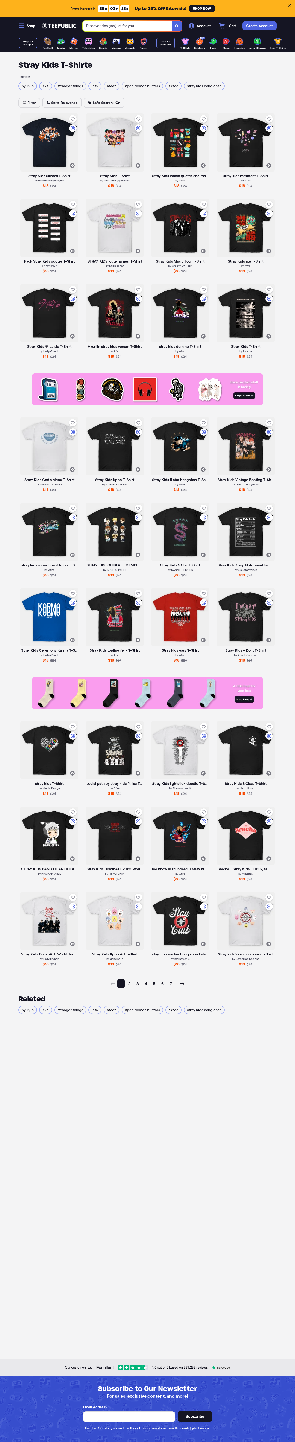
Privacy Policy (138, 1428)
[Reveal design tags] (72, 165)
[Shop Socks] (147, 708)
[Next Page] (182, 983)
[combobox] (127, 26)
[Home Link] (59, 26)
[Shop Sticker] (147, 404)
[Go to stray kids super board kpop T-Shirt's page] (49, 532)
